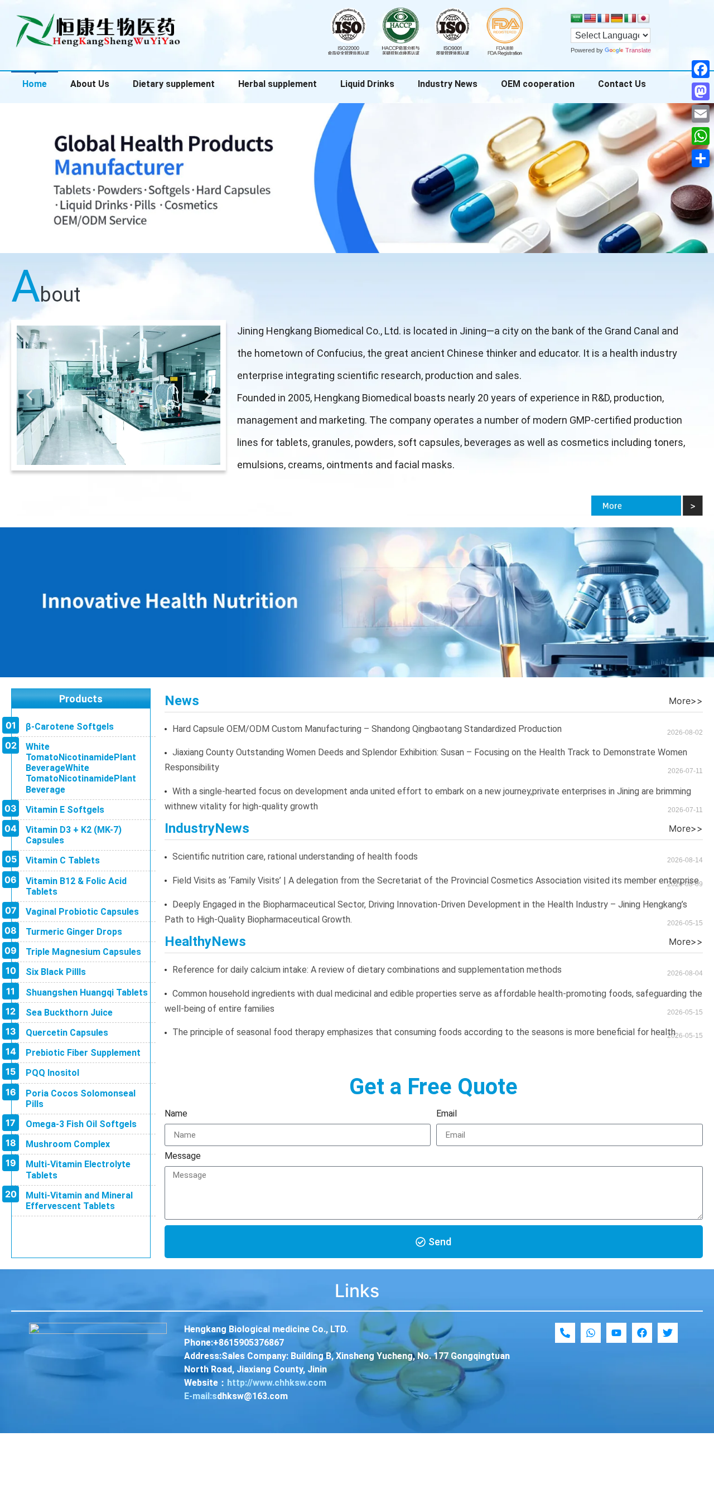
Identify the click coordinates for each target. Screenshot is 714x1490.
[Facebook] (700, 69)
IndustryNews (207, 828)
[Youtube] (616, 1333)
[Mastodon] (700, 91)
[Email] (700, 114)
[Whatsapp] (591, 1333)
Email (446, 1114)
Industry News (447, 84)
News (182, 700)
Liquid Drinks (367, 84)
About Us (89, 84)
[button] (29, 395)
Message (183, 1156)
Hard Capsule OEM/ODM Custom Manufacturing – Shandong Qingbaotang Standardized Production (367, 729)
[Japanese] (644, 18)
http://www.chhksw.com (276, 1382)
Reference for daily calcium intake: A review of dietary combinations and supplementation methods (367, 969)
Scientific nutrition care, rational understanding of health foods (295, 856)
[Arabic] (577, 18)
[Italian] (630, 18)
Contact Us (622, 84)
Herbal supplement (277, 84)
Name (176, 1114)
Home (34, 84)
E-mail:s (200, 1396)
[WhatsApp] (700, 136)
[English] (590, 18)
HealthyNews (205, 941)
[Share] (700, 158)
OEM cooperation (538, 84)
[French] (603, 18)
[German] (617, 18)
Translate (638, 50)
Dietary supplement (174, 84)
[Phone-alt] (565, 1333)
